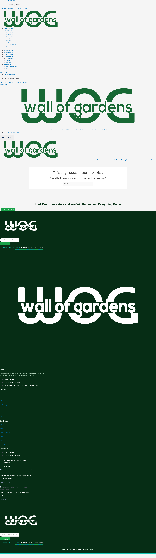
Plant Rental (9, 41)
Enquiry (2, 424)
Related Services (8, 35)
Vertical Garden (8, 30)
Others (2, 417)
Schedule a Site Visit (11, 45)
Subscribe (5, 244)
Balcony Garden (8, 33)
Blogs (1, 428)
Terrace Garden (8, 28)
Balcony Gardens (4, 401)
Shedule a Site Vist (5, 432)
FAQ (1, 440)
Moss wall (8, 39)
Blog (7, 47)
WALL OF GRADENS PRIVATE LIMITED (75, 549)
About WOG (3, 444)
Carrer (1, 436)
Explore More (7, 43)
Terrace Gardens (4, 393)
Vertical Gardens (4, 397)
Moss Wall (3, 409)
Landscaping (9, 36)
